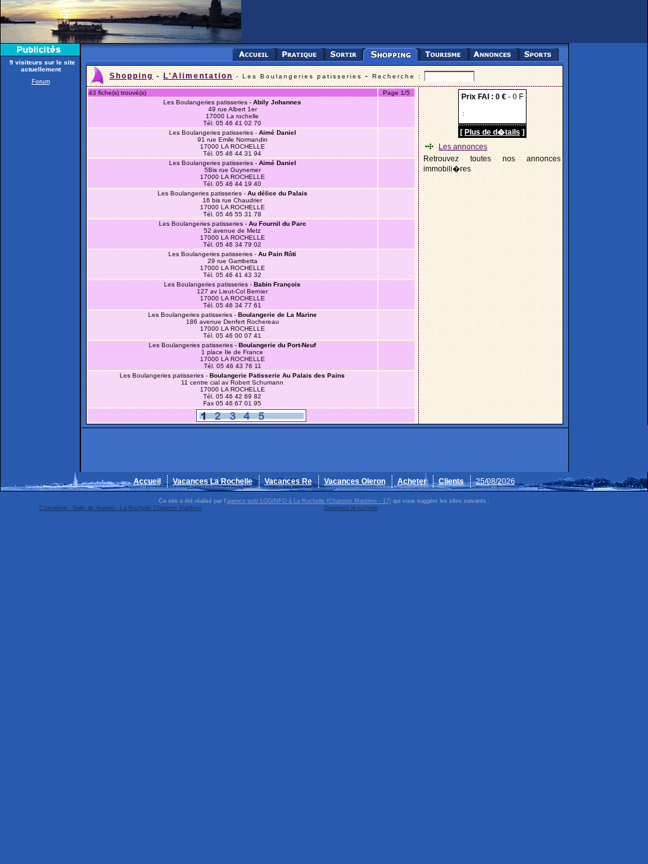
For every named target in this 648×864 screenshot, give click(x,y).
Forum (41, 81)
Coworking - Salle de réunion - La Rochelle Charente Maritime (120, 508)
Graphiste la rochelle (351, 508)
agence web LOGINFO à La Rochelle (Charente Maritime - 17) (309, 501)
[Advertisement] (40, 279)
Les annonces (463, 146)
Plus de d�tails (492, 132)
